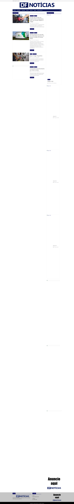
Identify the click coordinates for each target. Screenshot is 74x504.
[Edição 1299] (49, 247)
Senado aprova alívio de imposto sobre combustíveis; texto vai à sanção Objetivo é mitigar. (37, 19)
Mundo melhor (39, 10)
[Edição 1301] (49, 117)
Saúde (35, 10)
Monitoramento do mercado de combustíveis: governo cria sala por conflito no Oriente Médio (37, 36)
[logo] (22, 495)
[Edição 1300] (49, 182)
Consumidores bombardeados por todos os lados (37, 69)
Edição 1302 (50, 81)
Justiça (27, 10)
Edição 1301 (54, 116)
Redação (38, 23)
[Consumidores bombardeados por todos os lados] (21, 70)
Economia (18, 10)
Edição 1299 (54, 245)
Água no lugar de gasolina (36, 55)
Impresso (49, 79)
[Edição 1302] (54, 46)
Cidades (14, 10)
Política (31, 10)
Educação (23, 10)
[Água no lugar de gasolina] (21, 57)
